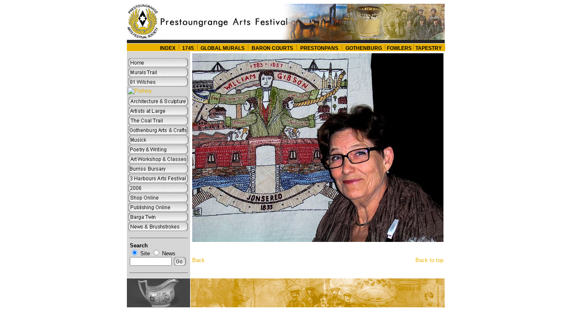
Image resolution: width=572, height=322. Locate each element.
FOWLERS (399, 48)
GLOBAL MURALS (222, 48)
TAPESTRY (428, 48)
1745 (188, 48)
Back (198, 260)
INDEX (167, 48)
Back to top (429, 260)
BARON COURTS (272, 48)
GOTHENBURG (364, 48)
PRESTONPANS (319, 48)
